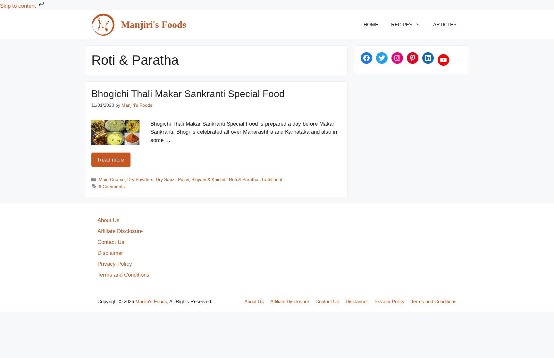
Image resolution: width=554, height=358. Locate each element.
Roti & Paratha (243, 179)
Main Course (112, 179)
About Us (108, 220)
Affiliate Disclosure (120, 231)
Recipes (401, 24)
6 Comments (112, 186)
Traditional (271, 179)
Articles (445, 24)
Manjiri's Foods (153, 24)
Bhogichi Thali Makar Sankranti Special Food (188, 93)
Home (371, 24)
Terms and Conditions (123, 275)
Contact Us (110, 242)
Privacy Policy (114, 264)
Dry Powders (140, 179)
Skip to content (19, 6)
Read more (111, 160)
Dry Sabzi (165, 179)
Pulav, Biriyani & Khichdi (202, 179)
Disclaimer (110, 253)
